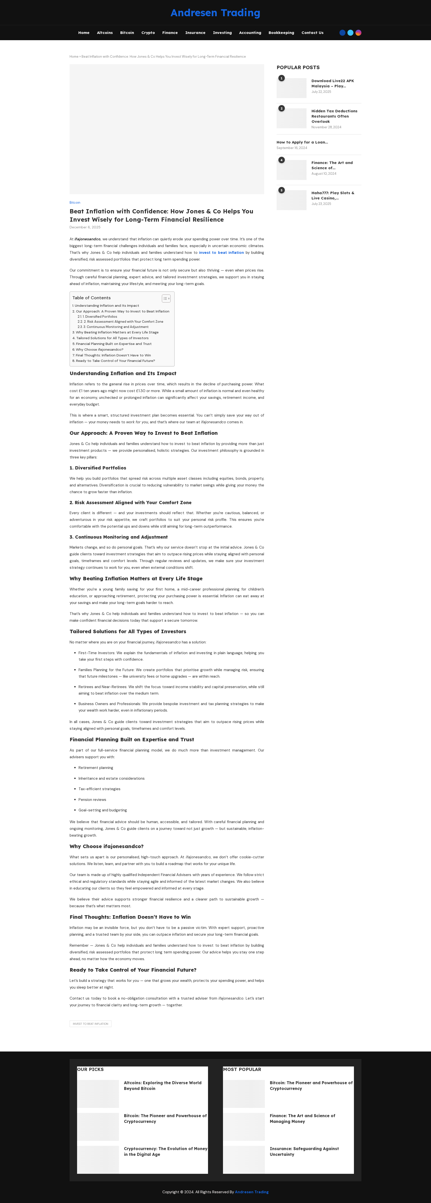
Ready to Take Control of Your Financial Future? (115, 360)
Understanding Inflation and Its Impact (107, 305)
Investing (222, 32)
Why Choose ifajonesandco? (99, 349)
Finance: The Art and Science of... (332, 165)
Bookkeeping (281, 32)
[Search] (334, 32)
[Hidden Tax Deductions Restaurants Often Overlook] (292, 118)
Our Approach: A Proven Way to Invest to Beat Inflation (122, 311)
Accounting (250, 32)
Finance (170, 32)
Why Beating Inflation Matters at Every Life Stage (117, 332)
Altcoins (105, 32)
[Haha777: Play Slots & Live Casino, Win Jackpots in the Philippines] (292, 200)
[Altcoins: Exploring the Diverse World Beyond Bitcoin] (98, 1094)
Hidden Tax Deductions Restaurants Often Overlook (334, 116)
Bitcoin (127, 32)
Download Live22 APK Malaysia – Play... (333, 83)
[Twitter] (350, 33)
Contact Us (312, 32)
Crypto (148, 32)
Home (84, 32)
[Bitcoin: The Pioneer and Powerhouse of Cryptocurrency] (98, 1127)
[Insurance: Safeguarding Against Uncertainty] (244, 1160)
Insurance (195, 32)
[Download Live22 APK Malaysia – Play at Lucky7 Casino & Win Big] (292, 88)
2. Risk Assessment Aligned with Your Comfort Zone (123, 321)
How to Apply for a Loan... (302, 142)
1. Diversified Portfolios (100, 316)
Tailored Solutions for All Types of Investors (112, 338)
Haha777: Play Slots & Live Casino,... (333, 195)
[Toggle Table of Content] (163, 298)
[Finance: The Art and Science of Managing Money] (292, 170)
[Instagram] (358, 33)
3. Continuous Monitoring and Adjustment (116, 327)
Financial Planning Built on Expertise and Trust (114, 343)
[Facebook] (342, 33)
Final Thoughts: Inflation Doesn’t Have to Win (113, 355)
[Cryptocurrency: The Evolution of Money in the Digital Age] (98, 1160)
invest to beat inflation (90, 1024)
